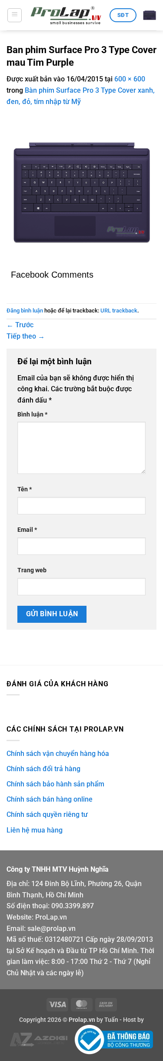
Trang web (32, 570)
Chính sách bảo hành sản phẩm (55, 784)
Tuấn (111, 1020)
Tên (24, 489)
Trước (20, 325)
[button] (14, 15)
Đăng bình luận (25, 310)
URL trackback (118, 310)
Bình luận (32, 414)
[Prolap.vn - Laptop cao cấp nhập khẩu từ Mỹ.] (66, 15)
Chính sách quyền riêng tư (47, 814)
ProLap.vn (51, 917)
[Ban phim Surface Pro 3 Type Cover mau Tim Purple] (81, 192)
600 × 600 (129, 79)
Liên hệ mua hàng (35, 830)
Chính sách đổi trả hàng (43, 769)
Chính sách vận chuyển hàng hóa (58, 753)
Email (27, 530)
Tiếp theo (26, 336)
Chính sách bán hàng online (50, 799)
